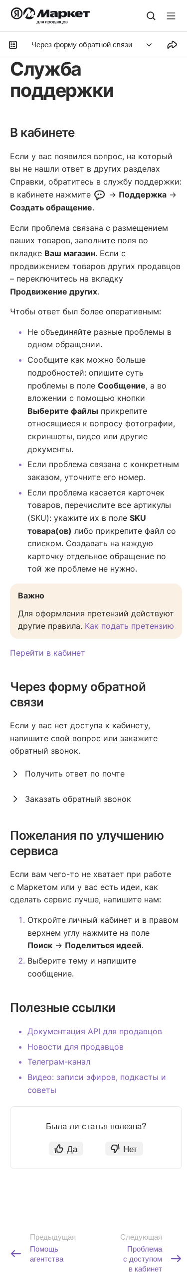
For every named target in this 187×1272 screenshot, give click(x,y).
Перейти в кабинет (47, 653)
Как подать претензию (129, 626)
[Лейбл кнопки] (171, 16)
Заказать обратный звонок (78, 799)
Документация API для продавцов (94, 1031)
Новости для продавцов (75, 1047)
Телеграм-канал (58, 1062)
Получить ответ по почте (75, 774)
